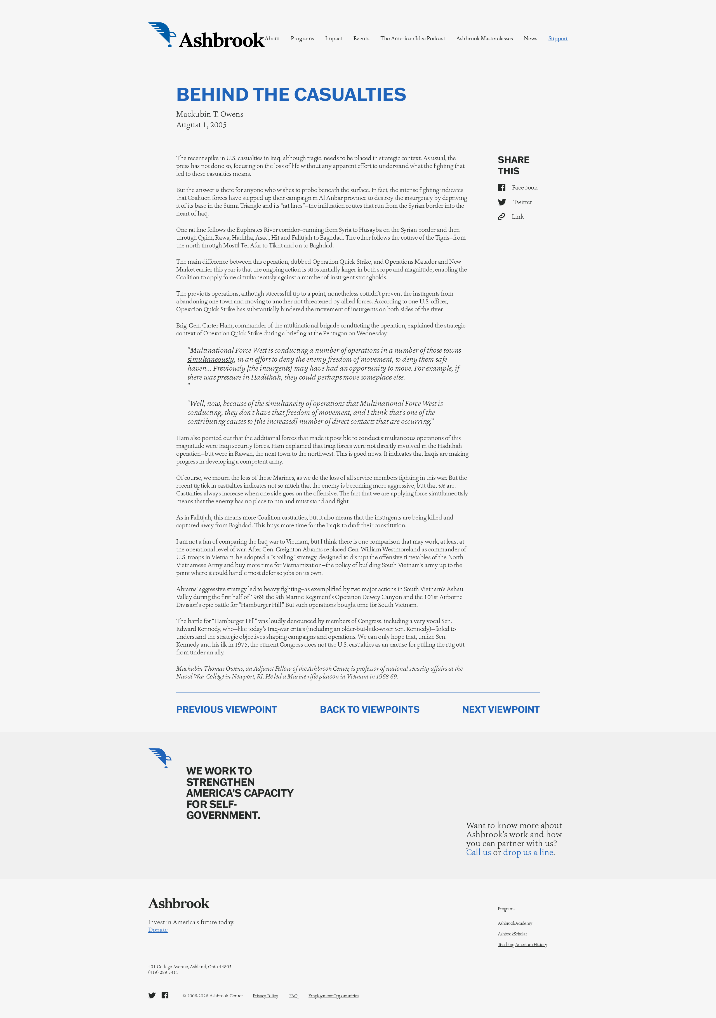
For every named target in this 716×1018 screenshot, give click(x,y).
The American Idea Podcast (412, 38)
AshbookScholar (512, 934)
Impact (333, 38)
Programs (302, 38)
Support (558, 38)
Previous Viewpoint (226, 709)
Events (361, 38)
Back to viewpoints (370, 709)
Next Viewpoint (501, 709)
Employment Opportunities (333, 996)
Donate (158, 930)
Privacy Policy (265, 996)
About (272, 38)
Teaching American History (522, 944)
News (530, 38)
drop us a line (528, 852)
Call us (478, 852)
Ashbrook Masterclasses (484, 38)
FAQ (293, 996)
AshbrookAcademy (515, 923)
